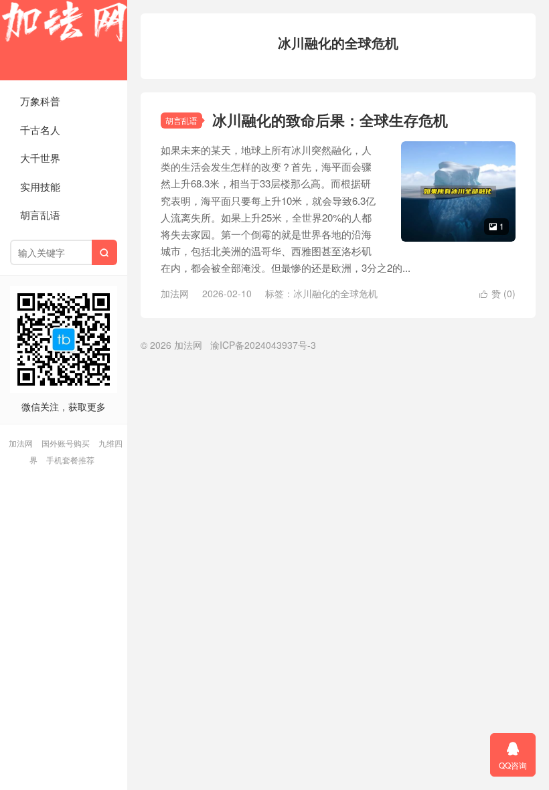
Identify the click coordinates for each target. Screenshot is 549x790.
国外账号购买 (66, 443)
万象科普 (40, 101)
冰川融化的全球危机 (335, 293)
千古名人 (40, 130)
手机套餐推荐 (70, 459)
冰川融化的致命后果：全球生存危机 (330, 120)
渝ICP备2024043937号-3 (263, 344)
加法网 (63, 40)
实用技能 (40, 186)
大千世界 (40, 158)
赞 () (497, 293)
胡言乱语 (40, 215)
